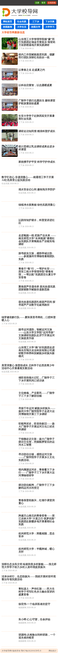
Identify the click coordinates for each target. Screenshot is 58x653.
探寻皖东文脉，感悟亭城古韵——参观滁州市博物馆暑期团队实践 (37, 256)
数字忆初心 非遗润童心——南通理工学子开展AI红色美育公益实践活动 (28, 178)
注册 (37, 3)
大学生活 (21, 27)
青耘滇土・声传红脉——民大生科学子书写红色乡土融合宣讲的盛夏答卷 (37, 591)
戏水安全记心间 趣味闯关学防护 (37, 189)
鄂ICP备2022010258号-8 (31, 651)
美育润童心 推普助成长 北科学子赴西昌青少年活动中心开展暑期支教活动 (28, 367)
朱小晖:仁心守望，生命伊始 (34, 619)
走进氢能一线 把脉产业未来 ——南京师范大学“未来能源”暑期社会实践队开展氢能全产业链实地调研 (37, 239)
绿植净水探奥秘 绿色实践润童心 (37, 204)
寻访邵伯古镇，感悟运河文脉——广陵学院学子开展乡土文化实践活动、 (37, 457)
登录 (43, 3)
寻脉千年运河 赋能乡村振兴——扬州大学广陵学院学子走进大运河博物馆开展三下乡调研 (37, 411)
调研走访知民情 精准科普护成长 (37, 131)
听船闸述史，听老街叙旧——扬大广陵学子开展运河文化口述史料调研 (37, 426)
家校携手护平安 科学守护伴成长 (37, 161)
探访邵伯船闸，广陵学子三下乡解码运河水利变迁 (37, 486)
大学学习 (49, 27)
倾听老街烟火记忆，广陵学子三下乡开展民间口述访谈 (37, 379)
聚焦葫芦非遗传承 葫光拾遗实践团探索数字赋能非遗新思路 (37, 288)
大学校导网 (6, 651)
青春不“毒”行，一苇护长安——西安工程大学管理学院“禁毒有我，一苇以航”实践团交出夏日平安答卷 (37, 273)
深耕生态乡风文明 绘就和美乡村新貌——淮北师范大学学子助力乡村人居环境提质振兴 (29, 565)
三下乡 (35, 21)
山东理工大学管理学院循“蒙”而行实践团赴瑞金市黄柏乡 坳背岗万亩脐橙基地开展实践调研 (37, 42)
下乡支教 (49, 21)
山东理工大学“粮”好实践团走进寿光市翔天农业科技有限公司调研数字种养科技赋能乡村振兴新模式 (37, 351)
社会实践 (21, 21)
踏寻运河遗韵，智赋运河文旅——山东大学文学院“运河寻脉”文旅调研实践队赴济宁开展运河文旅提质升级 (37, 334)
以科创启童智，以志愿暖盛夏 (35, 85)
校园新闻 (7, 27)
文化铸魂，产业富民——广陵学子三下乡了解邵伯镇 (37, 394)
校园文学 (35, 27)
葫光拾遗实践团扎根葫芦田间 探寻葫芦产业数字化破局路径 (37, 303)
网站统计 (52, 651)
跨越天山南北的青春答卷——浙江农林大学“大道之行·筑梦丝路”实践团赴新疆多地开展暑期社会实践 (37, 520)
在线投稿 (52, 3)
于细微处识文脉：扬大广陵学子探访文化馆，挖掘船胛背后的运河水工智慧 (37, 442)
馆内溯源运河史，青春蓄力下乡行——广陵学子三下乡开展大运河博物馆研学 (37, 472)
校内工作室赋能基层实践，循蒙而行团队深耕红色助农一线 (37, 56)
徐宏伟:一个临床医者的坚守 (34, 604)
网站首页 (7, 21)
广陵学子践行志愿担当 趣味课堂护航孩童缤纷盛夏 (37, 102)
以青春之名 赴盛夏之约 (32, 69)
